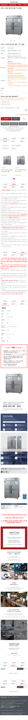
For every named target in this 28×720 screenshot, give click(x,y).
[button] (12, 178)
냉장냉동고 (14, 148)
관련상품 (5, 138)
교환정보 (23, 138)
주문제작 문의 (23, 123)
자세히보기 (19, 50)
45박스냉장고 (5, 145)
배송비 (2, 90)
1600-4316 (6, 706)
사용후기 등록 (20, 668)
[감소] (2, 110)
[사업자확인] (12, 702)
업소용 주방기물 (12, 4)
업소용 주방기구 (4, 4)
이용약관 (9, 697)
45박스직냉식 (5, 148)
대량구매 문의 (14, 123)
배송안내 (11, 61)
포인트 (2, 53)
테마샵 (19, 4)
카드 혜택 (3, 50)
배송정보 (14, 138)
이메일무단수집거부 (14, 697)
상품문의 (22, 141)
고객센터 (25, 4)
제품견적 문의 (5, 123)
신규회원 (2, 57)
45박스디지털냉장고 (16, 145)
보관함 (23, 118)
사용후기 (13, 141)
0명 (3, 40)
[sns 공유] (25, 40)
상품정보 (5, 141)
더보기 (25, 668)
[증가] (11, 110)
